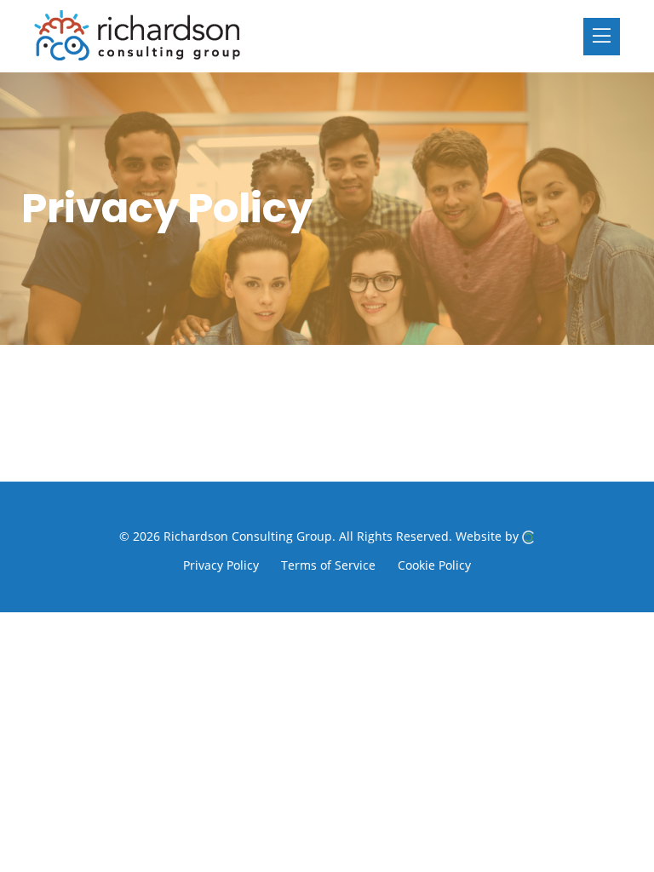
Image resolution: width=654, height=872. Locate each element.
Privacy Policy (221, 565)
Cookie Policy (434, 565)
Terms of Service (328, 565)
